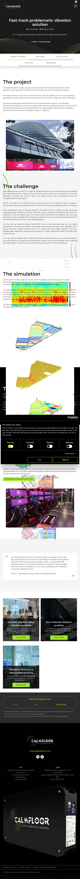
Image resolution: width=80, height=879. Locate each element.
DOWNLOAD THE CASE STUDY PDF (19, 479)
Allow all (65, 460)
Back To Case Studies (41, 42)
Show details (69, 453)
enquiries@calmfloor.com (40, 751)
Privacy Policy (63, 716)
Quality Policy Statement (45, 867)
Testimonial (51, 63)
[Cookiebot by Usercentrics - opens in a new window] (69, 417)
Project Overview (18, 57)
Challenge (40, 57)
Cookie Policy (24, 867)
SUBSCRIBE (61, 705)
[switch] (30, 446)
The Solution (61, 57)
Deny (39, 460)
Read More (21, 637)
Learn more (40, 714)
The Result (29, 63)
